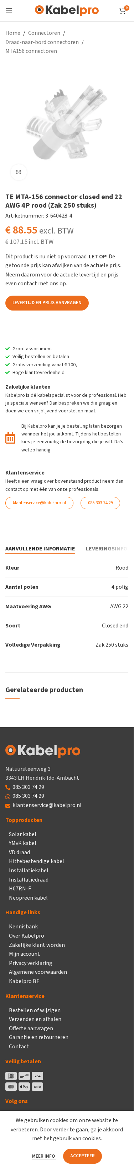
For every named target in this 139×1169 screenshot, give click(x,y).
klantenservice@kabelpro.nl (47, 805)
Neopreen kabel (28, 898)
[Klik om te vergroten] (19, 172)
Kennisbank (23, 927)
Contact (19, 1046)
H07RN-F (20, 889)
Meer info (44, 1156)
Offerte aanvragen (31, 1028)
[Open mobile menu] (9, 11)
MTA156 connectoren (31, 51)
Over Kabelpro (26, 936)
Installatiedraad (28, 880)
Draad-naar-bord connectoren (42, 42)
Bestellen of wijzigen (35, 1010)
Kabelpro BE (24, 981)
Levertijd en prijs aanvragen (47, 303)
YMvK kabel (22, 843)
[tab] (40, 549)
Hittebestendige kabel (36, 861)
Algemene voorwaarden (38, 972)
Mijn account (24, 954)
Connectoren (44, 33)
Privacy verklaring (30, 963)
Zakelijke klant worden (37, 945)
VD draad (19, 852)
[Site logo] (67, 10)
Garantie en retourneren (38, 1037)
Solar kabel (22, 834)
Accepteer (82, 1156)
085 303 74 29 (28, 787)
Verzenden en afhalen (35, 1019)
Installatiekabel (28, 870)
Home (12, 33)
